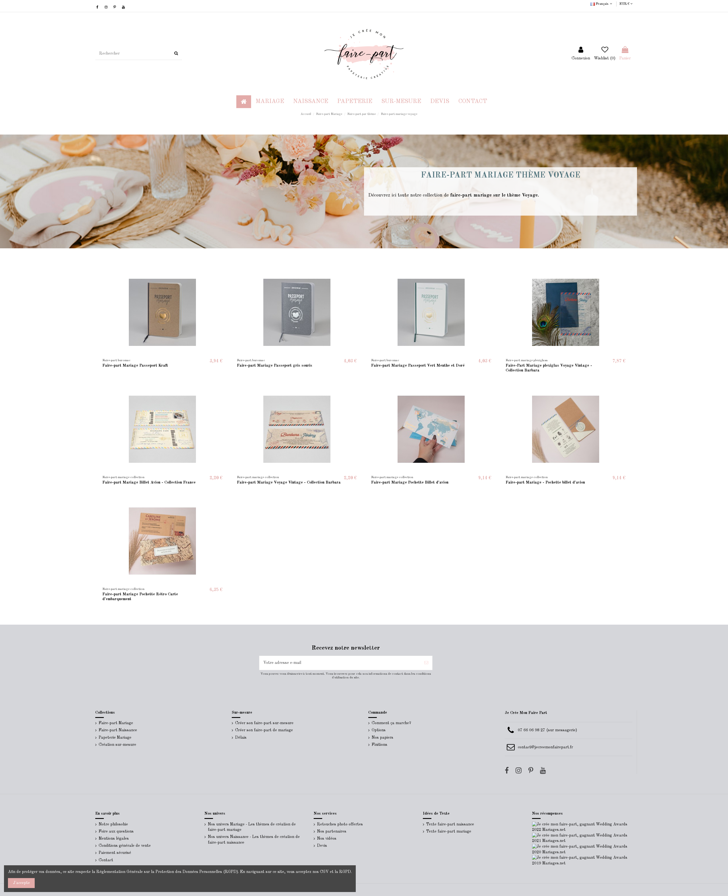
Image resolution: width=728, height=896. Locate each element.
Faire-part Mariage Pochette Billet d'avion (409, 482)
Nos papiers (382, 738)
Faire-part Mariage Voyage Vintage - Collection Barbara (289, 482)
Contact (106, 860)
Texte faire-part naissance (450, 824)
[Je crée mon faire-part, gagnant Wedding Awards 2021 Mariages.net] (582, 838)
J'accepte (21, 883)
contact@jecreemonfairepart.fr (545, 747)
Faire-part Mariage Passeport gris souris (274, 366)
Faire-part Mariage (116, 723)
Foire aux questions (116, 831)
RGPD (345, 872)
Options (379, 730)
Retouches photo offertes (340, 824)
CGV (324, 872)
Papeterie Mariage (115, 738)
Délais (241, 738)
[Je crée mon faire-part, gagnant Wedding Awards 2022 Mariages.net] (582, 827)
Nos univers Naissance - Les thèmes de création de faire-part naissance (254, 840)
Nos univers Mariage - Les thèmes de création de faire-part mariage (252, 827)
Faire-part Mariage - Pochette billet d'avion (545, 482)
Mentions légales (114, 839)
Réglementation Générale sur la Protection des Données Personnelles (159, 872)
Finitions (379, 745)
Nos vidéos (326, 839)
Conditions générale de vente (125, 846)
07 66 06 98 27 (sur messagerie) (547, 730)
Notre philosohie (113, 824)
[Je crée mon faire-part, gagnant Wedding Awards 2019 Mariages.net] (582, 860)
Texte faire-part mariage (448, 831)
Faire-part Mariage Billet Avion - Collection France (149, 482)
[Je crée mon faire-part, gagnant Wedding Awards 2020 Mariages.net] (582, 849)
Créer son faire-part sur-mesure (264, 723)
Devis (322, 846)
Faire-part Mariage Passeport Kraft (135, 366)
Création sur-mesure (117, 745)
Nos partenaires (331, 831)
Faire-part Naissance (118, 730)
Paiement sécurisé (115, 853)
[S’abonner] (426, 663)
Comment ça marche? (391, 723)
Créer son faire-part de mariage (264, 730)
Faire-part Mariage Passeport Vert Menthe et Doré (418, 366)
